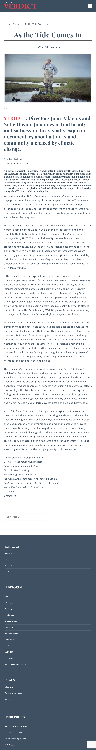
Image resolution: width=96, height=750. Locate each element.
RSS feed (8, 565)
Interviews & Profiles (13, 633)
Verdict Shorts (10, 615)
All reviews (9, 603)
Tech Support (10, 745)
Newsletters (9, 640)
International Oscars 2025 (15, 664)
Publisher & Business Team (16, 726)
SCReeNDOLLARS (12, 621)
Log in (7, 559)
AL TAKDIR (9, 652)
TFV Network (10, 658)
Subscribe (9, 553)
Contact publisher (15, 733)
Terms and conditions (13, 693)
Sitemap (8, 699)
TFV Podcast (9, 571)
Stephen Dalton (13, 159)
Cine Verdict (9, 627)
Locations (9, 646)
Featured (18, 24)
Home (7, 24)
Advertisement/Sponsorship (16, 739)
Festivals (8, 609)
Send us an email (12, 547)
